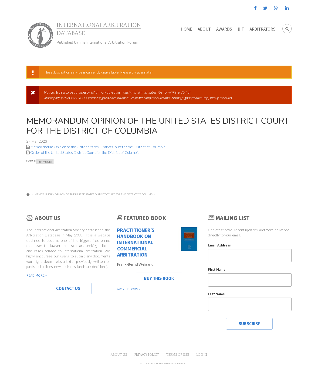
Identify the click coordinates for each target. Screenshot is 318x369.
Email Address (220, 245)
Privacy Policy (146, 354)
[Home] (40, 35)
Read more (35, 275)
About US (119, 354)
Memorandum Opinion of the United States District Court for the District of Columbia (97, 146)
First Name (217, 269)
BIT (241, 29)
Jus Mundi (45, 161)
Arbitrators (262, 29)
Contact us (68, 288)
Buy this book (159, 278)
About (204, 29)
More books (127, 289)
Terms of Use (177, 354)
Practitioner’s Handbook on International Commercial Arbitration (136, 242)
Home (186, 29)
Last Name (216, 294)
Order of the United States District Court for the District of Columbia (84, 152)
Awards (224, 29)
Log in (201, 354)
